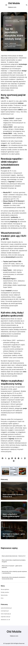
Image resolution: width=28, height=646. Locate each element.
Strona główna (5, 589)
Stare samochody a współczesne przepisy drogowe (11, 516)
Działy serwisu (5, 592)
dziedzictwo (9, 20)
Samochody (8, 25)
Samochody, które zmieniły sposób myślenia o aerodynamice (14, 572)
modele (22, 20)
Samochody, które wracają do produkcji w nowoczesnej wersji (13, 578)
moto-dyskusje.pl (6, 613)
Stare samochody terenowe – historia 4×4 (13, 556)
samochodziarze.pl (6, 608)
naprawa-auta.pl (5, 616)
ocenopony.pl (5, 611)
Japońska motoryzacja (16, 20)
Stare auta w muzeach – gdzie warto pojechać (12, 566)
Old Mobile (14, 3)
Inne (2, 598)
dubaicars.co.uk (5, 619)
